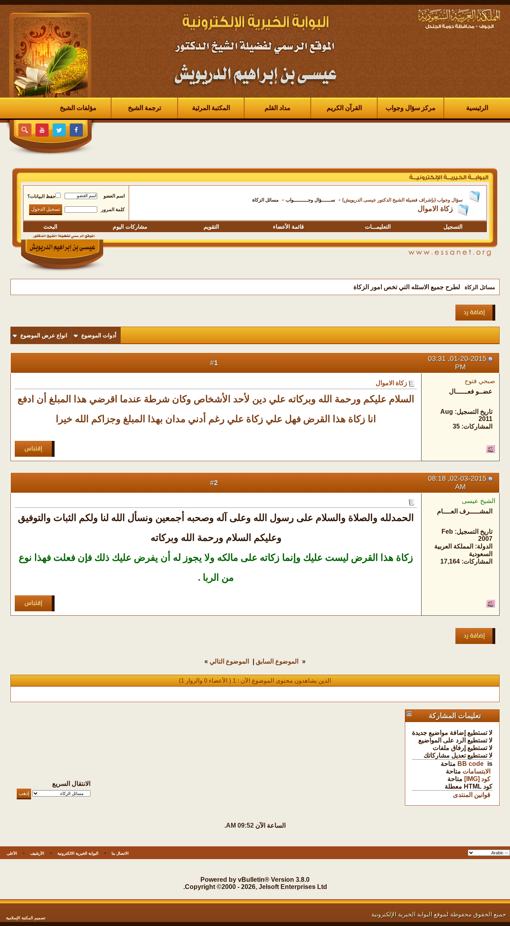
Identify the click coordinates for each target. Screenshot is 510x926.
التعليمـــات (378, 226)
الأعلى (12, 853)
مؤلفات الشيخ (78, 107)
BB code (470, 763)
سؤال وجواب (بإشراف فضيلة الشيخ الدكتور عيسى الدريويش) (402, 200)
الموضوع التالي (229, 661)
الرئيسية (477, 107)
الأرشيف (37, 853)
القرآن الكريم (344, 107)
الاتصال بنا (120, 853)
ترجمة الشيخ (144, 107)
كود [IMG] (477, 778)
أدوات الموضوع (98, 335)
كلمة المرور (113, 209)
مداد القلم (277, 107)
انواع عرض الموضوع (43, 335)
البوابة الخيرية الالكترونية (77, 853)
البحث (50, 226)
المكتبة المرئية (211, 107)
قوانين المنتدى (471, 794)
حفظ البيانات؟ (41, 196)
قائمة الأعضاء (288, 226)
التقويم (211, 226)
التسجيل (453, 226)
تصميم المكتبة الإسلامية (25, 918)
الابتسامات (476, 771)
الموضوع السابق (277, 661)
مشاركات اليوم (130, 226)
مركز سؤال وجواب (410, 107)
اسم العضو (114, 196)
